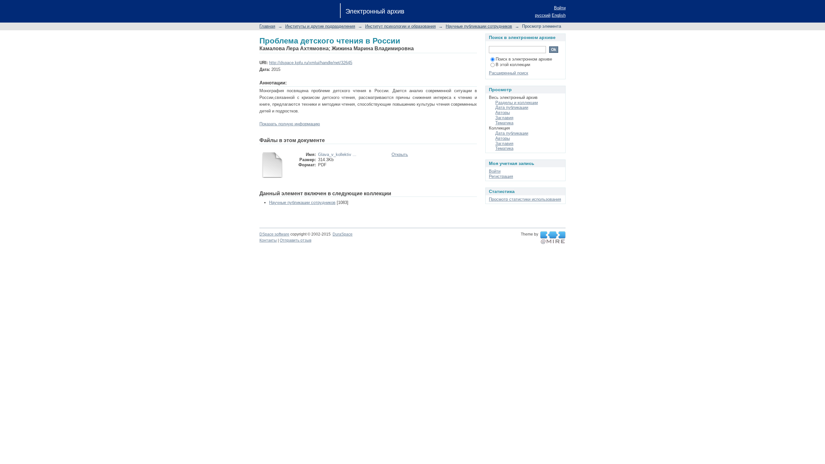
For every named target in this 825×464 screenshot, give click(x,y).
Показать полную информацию (289, 123)
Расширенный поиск (508, 73)
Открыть (400, 154)
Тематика (504, 123)
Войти (560, 7)
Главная (267, 26)
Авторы (502, 112)
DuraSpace (343, 234)
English (559, 15)
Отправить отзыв (295, 240)
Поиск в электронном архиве (524, 59)
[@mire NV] (553, 238)
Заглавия (504, 117)
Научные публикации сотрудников (479, 26)
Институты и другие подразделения (320, 26)
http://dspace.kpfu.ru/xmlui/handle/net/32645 (310, 62)
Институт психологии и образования (400, 26)
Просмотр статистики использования (525, 199)
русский (542, 15)
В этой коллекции (513, 64)
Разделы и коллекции (516, 102)
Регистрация (501, 176)
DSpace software (274, 234)
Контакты (268, 240)
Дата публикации (511, 107)
